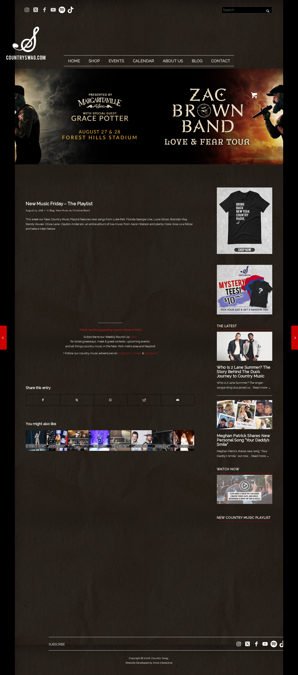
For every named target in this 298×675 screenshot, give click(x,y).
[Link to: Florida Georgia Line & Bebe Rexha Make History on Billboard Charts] (57, 440)
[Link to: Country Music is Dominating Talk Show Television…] (99, 440)
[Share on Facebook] (43, 400)
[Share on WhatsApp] (110, 400)
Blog (52, 210)
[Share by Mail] (178, 400)
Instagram (124, 353)
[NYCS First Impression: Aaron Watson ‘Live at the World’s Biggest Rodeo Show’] (3, 338)
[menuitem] (74, 61)
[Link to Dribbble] (70, 10)
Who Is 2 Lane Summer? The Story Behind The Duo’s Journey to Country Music (243, 371)
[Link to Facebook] (44, 10)
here (133, 336)
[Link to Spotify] (62, 10)
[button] (149, 116)
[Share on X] (76, 400)
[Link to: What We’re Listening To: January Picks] (120, 440)
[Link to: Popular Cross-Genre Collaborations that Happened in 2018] (184, 440)
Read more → (262, 387)
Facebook (151, 353)
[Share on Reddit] (144, 400)
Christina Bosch (81, 210)
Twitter (137, 353)
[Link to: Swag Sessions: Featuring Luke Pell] (78, 440)
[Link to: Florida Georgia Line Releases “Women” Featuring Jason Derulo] (162, 440)
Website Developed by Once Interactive (148, 662)
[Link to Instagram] (27, 10)
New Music (62, 210)
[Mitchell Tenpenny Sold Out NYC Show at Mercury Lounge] (294, 338)
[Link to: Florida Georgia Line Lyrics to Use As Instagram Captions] (141, 440)
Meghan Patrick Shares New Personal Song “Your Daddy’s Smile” (243, 440)
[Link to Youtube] (53, 10)
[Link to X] (36, 10)
